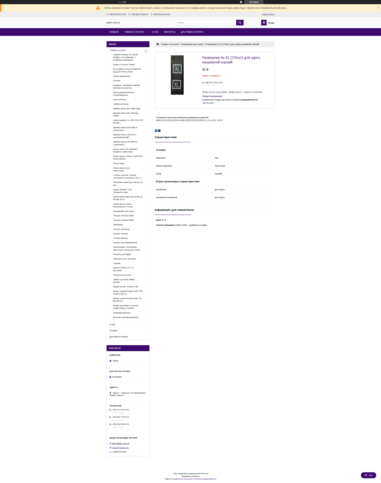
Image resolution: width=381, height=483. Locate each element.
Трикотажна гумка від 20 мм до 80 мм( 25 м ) (128, 198)
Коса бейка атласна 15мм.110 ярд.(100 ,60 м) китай (127, 70)
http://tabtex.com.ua (120, 443)
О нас (155, 32)
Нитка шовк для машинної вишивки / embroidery (125, 150)
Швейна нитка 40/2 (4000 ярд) (126, 108)
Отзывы (113, 330)
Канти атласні (119, 99)
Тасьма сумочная (121, 229)
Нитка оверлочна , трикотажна (121, 169)
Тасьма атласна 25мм (123, 215)
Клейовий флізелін (121, 313)
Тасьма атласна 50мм (123, 220)
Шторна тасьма (120, 233)
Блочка (116, 80)
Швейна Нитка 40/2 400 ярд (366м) (125, 114)
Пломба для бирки (122, 254)
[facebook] (156, 131)
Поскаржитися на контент (181, 479)
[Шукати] (240, 22)
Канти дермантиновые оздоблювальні (123, 93)
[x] (159, 131)
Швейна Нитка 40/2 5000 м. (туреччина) (125, 128)
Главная (114, 32)
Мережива (118, 224)
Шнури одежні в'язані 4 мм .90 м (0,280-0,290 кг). (128, 292)
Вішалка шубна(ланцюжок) (126, 317)
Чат (371, 475)
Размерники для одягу (192, 44)
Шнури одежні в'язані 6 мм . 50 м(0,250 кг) (127, 299)
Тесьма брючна (120, 238)
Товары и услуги (134, 32)
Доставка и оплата (192, 32)
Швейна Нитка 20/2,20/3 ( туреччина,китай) (124, 136)
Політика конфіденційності (205, 479)
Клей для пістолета (122, 275)
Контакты (169, 32)
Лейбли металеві (121, 104)
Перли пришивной (121, 76)
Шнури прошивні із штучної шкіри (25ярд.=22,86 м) (125, 306)
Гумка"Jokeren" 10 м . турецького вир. (123, 190)
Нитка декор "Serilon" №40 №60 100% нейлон (128, 157)
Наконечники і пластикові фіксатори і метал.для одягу (126, 248)
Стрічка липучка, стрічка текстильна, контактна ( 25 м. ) (127, 176)
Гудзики (116, 263)
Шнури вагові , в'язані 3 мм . (126, 286)
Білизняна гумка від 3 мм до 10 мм (127, 183)
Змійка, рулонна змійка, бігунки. (124, 280)
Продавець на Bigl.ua (190, 476)
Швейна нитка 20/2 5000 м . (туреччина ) (125, 143)
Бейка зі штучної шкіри (124, 64)
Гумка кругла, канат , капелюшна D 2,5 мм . (123, 205)
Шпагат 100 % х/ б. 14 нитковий (123, 269)
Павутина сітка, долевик (124, 259)
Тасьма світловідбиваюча (125, 242)
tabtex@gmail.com (120, 448)
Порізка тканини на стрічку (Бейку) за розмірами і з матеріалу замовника (125, 57)
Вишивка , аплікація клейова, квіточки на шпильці (126, 86)
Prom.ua (204, 474)
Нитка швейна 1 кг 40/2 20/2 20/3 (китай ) (128, 121)
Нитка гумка (118, 163)
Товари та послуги (170, 44)
